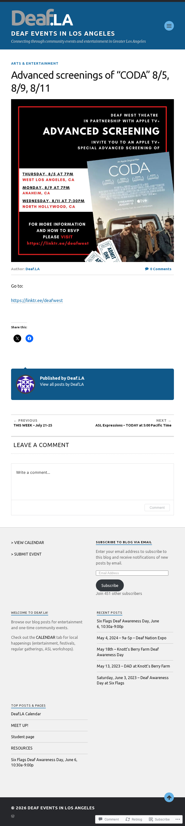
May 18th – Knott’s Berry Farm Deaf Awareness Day (128, 652)
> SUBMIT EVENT (26, 554)
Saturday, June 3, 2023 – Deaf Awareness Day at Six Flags (133, 680)
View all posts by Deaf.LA (62, 384)
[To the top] (169, 797)
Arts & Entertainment (35, 63)
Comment (157, 507)
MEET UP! (19, 725)
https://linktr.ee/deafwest (37, 300)
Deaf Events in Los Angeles (63, 33)
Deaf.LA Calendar (26, 714)
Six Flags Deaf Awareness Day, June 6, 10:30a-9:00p (128, 623)
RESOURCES (22, 748)
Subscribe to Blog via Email (124, 542)
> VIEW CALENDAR (27, 542)
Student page (22, 737)
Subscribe (109, 585)
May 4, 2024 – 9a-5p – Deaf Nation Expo (131, 638)
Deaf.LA (33, 269)
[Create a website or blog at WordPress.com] (12, 816)
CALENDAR (45, 637)
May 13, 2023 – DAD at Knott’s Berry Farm (133, 666)
